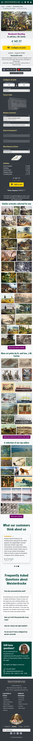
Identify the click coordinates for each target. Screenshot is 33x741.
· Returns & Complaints (8, 708)
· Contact (5, 698)
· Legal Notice (6, 700)
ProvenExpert (10, 559)
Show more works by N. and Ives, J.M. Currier (16, 437)
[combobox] (16, 90)
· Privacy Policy (6, 704)
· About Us (5, 710)
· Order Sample (21, 708)
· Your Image (21, 698)
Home (2, 6)
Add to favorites (25, 69)
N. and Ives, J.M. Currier (9, 8)
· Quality (20, 702)
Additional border (7, 88)
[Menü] (2, 2)
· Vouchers (20, 706)
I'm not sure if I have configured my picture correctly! (15, 633)
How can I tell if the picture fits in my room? (16, 618)
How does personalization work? (15, 591)
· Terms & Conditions (8, 702)
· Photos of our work (22, 704)
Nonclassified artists (18, 6)
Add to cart (17, 184)
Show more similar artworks (16, 347)
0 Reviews (20, 73)
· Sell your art (21, 700)
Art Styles (8, 6)
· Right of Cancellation (8, 706)
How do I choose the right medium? (15, 626)
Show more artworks (16, 516)
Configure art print (18, 48)
